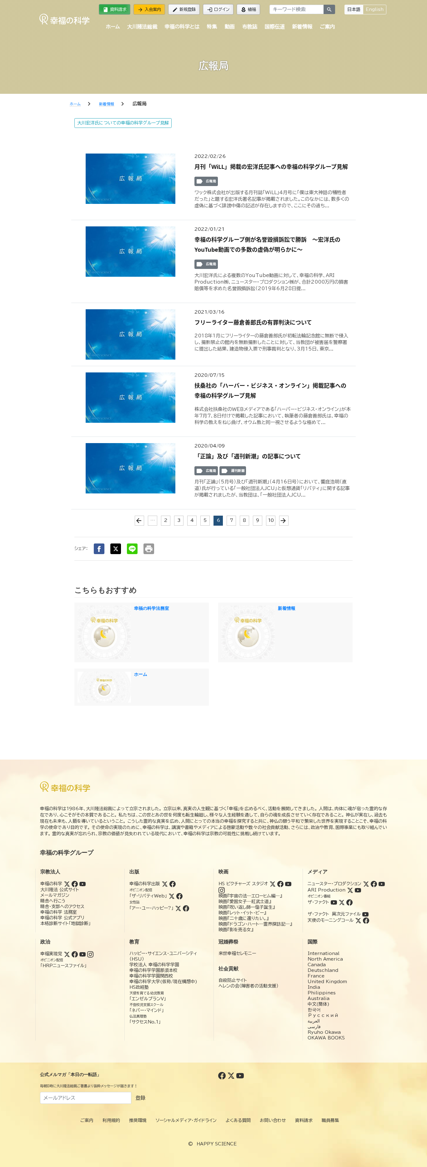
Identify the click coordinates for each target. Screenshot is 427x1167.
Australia (318, 998)
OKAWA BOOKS (326, 1038)
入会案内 (149, 10)
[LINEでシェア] (132, 548)
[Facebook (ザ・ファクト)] (349, 902)
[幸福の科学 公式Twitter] (231, 1075)
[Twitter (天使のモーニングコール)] (358, 920)
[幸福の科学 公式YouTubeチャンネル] (240, 1075)
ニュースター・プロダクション (334, 884)
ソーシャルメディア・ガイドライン (186, 1120)
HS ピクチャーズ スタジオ (243, 884)
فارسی (314, 1026)
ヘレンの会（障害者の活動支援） (249, 986)
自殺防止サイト (233, 980)
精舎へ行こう (53, 901)
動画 (230, 26)
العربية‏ (314, 1021)
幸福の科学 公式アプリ (62, 918)
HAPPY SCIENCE (217, 1144)
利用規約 (111, 1120)
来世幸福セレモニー (237, 953)
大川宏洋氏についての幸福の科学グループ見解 (123, 123)
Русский (323, 1015)
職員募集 (330, 1120)
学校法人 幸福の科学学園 (154, 964)
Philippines (322, 993)
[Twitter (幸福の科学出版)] (165, 884)
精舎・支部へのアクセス (62, 906)
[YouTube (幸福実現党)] (82, 954)
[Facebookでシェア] (99, 548)
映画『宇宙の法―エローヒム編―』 (250, 896)
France (316, 976)
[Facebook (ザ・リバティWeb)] (179, 896)
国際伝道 (275, 26)
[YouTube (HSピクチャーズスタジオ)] (288, 884)
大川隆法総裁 (142, 26)
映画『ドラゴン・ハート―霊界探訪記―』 (255, 924)
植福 (248, 10)
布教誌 (249, 26)
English (375, 9)
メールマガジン (54, 895)
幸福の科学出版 (144, 884)
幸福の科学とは (182, 26)
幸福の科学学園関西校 (151, 976)
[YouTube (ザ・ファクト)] (334, 902)
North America (325, 959)
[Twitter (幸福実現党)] (67, 954)
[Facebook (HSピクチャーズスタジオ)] (280, 884)
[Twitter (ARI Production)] (350, 890)
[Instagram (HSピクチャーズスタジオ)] (222, 890)
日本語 (353, 9)
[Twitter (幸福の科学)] (67, 884)
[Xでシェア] (115, 548)
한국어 (314, 1010)
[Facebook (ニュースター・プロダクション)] (374, 884)
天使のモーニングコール (331, 920)
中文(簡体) (318, 1004)
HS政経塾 (139, 987)
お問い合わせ (273, 1120)
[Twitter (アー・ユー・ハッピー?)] (178, 908)
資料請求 (114, 10)
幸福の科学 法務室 (58, 912)
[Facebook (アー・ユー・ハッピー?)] (186, 908)
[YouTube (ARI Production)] (358, 890)
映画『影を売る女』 (236, 929)
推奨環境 (138, 1120)
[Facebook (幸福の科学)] (75, 884)
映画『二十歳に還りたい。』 (244, 918)
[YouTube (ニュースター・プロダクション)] (382, 884)
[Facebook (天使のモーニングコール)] (366, 920)
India (314, 987)
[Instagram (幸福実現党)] (90, 954)
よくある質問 (238, 1120)
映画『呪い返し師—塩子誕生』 (247, 907)
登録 (140, 1097)
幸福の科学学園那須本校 (153, 970)
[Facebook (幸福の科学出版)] (172, 884)
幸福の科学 (51, 884)
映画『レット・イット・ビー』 (242, 913)
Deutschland (323, 970)
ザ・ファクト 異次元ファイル (334, 914)
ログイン (218, 10)
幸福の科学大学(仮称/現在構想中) (163, 981)
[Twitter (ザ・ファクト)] (342, 902)
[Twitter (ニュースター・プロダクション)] (366, 884)
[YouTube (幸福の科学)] (82, 884)
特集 (212, 26)
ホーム (113, 26)
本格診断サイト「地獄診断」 (65, 923)
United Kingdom (327, 981)
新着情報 (302, 26)
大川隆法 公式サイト (59, 889)
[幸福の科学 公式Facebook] (222, 1075)
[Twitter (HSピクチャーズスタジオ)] (272, 884)
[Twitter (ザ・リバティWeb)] (171, 896)
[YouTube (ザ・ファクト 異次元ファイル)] (365, 914)
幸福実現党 (51, 954)
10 (271, 520)
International (323, 953)
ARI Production (326, 890)
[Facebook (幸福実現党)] (75, 954)
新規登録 (184, 10)
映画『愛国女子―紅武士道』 (245, 901)
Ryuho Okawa (324, 1032)
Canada (317, 964)
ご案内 (327, 26)
